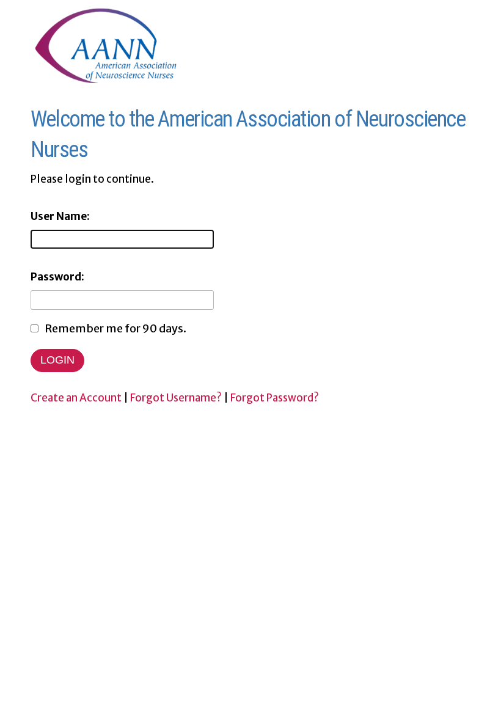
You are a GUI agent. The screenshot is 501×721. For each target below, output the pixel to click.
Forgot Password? (274, 397)
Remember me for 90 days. (115, 328)
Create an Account (76, 397)
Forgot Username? (176, 397)
